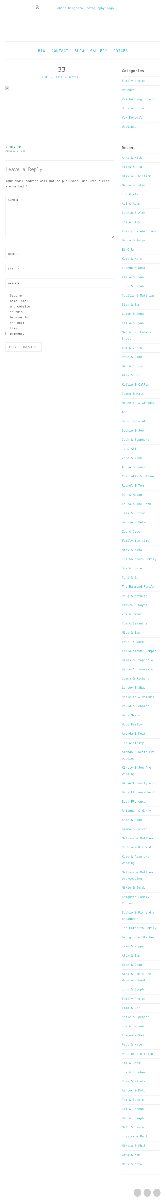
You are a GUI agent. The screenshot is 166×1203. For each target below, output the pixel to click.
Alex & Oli (131, 375)
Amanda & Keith (134, 733)
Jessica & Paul (15, 149)
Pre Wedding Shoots (138, 99)
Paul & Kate (132, 1044)
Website (14, 283)
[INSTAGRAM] (156, 1193)
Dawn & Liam (132, 357)
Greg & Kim (131, 1155)
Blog (79, 51)
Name (13, 254)
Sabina (73, 77)
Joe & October (134, 1072)
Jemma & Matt (133, 394)
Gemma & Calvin (134, 829)
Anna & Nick (132, 158)
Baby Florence (134, 801)
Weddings (129, 127)
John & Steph (133, 989)
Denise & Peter (134, 522)
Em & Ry (128, 249)
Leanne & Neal (134, 268)
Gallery (98, 51)
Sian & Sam (131, 304)
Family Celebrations (139, 231)
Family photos (134, 81)
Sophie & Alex (134, 213)
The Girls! (131, 194)
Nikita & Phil (134, 1146)
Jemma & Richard (135, 678)
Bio (41, 51)
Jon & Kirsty (133, 743)
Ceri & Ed (130, 577)
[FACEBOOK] (137, 1193)
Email (14, 269)
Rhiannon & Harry (136, 811)
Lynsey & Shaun (134, 687)
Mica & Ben (131, 632)
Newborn (128, 90)
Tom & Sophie (133, 1100)
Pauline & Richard (137, 1054)
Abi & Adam (131, 203)
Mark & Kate (132, 1164)
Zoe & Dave (131, 531)
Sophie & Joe (133, 430)
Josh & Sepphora (135, 439)
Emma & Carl (132, 1008)
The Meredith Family (139, 928)
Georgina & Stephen (138, 937)
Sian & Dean (132, 965)
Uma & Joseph (133, 1118)
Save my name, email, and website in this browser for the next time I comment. (21, 315)
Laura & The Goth (136, 504)
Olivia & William (136, 176)
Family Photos (134, 999)
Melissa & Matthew (137, 838)
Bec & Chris (132, 366)
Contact (59, 51)
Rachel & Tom (133, 485)
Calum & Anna (133, 314)
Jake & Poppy (133, 946)
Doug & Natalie (134, 596)
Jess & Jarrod (134, 513)
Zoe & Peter (132, 614)
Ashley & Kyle (134, 1090)
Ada (124, 412)
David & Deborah (135, 706)
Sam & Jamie (132, 568)
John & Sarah (133, 286)
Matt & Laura (133, 1127)
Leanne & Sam (133, 1035)
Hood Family (132, 724)
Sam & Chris (132, 348)
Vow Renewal (132, 117)
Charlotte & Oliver (138, 476)
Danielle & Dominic (138, 697)
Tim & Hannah (133, 1109)
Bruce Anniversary (137, 669)
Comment (15, 200)
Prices (120, 51)
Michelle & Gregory (138, 403)
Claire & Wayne (134, 605)
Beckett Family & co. (140, 783)
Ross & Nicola (134, 1081)
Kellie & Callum (135, 384)
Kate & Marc (132, 259)
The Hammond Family (138, 586)
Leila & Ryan (133, 277)
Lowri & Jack (133, 642)
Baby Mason (131, 715)
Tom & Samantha (134, 623)
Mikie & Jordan (134, 887)
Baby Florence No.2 (138, 792)
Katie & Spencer (135, 1017)
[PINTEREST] (147, 1193)
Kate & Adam (132, 820)
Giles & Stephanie (137, 660)
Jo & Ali (129, 449)
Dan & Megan (132, 495)
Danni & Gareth (134, 421)
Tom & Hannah (133, 1026)
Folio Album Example (139, 651)
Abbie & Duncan (134, 467)
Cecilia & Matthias (138, 295)
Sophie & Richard (136, 847)
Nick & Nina (132, 550)
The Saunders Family (139, 559)
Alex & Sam (131, 955)
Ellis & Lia (132, 167)
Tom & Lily (131, 222)
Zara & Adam (132, 458)
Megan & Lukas (134, 185)
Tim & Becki (132, 1063)
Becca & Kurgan (134, 240)
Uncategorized (134, 108)
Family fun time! (136, 540)
